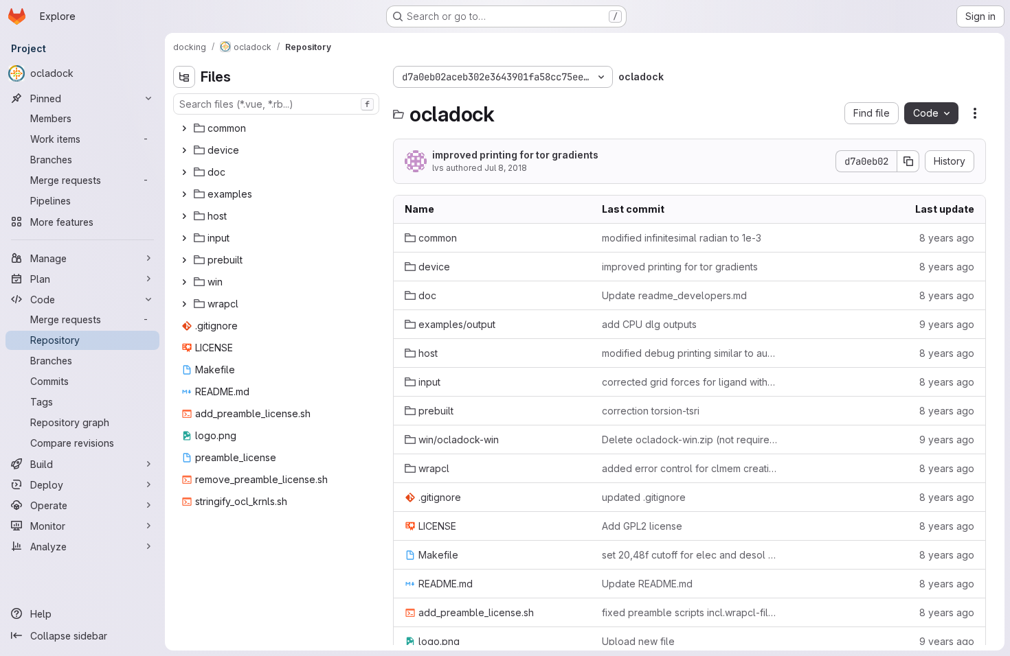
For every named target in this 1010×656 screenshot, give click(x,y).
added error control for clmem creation (689, 468)
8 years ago (946, 238)
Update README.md (647, 583)
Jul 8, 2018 (505, 168)
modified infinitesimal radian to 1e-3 (681, 238)
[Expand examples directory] (184, 194)
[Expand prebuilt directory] (184, 260)
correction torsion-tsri (650, 411)
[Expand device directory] (184, 150)
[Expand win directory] (184, 282)
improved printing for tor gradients (515, 155)
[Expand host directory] (184, 216)
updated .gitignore (644, 497)
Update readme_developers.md (674, 295)
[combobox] (276, 104)
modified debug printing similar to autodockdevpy (689, 353)
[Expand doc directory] (184, 172)
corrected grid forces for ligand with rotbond (689, 382)
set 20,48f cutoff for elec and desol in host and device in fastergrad (689, 555)
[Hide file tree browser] (184, 77)
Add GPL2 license (642, 526)
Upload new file (638, 641)
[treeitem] (277, 128)
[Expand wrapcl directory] (184, 304)
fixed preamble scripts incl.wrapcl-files (689, 612)
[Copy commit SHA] (908, 161)
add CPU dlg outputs (649, 324)
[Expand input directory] (184, 238)
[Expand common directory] (184, 128)
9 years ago (946, 324)
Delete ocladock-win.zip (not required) (689, 439)
